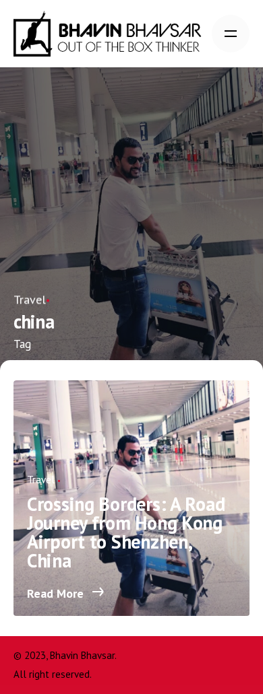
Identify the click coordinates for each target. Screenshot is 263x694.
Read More (57, 593)
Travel (29, 299)
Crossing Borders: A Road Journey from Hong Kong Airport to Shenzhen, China (126, 532)
